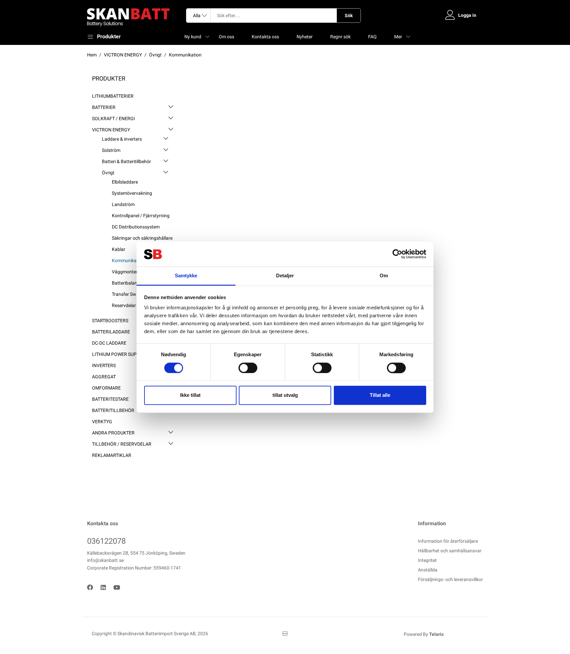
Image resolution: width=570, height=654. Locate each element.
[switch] (247, 367)
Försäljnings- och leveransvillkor (450, 579)
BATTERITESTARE (110, 399)
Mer (398, 36)
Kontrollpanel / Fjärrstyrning (141, 215)
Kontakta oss (265, 36)
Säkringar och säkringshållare (142, 238)
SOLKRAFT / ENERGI (113, 118)
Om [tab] (384, 276)
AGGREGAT (104, 376)
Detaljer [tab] (285, 276)
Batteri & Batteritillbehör (126, 161)
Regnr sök (340, 36)
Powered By (424, 634)
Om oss (226, 36)
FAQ (372, 36)
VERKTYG (102, 421)
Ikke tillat (190, 395)
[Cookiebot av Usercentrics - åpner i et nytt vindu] (397, 254)
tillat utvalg (285, 395)
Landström (123, 204)
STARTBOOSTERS (110, 320)
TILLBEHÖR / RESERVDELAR (121, 444)
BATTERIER (103, 107)
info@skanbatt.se (105, 560)
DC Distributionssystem (136, 226)
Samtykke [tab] (186, 276)
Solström (111, 150)
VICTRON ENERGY (111, 129)
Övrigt (108, 172)
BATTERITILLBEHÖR (113, 410)
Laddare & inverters (122, 139)
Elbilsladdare (125, 182)
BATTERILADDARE (111, 331)
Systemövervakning (132, 193)
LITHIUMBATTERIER (113, 96)
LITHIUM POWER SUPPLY (118, 354)
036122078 (106, 541)
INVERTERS (104, 365)
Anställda (427, 569)
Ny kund (192, 36)
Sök (349, 15)
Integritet (427, 560)
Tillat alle (380, 395)
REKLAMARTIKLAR (111, 455)
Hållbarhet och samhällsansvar (450, 550)
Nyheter (305, 36)
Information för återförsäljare (448, 541)
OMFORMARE (106, 388)
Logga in (467, 15)
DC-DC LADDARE (109, 343)
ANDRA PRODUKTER (113, 432)
